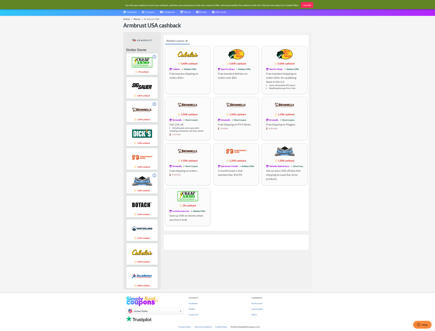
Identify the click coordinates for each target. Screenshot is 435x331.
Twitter (192, 309)
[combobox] (167, 13)
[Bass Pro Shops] (236, 54)
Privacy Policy (185, 327)
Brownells (177, 120)
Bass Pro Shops (227, 69)
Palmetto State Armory (279, 166)
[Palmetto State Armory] (284, 151)
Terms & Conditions (203, 327)
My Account (256, 303)
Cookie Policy (221, 327)
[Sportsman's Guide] (236, 151)
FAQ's (254, 314)
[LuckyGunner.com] (188, 195)
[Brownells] (188, 104)
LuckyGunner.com (181, 211)
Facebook (193, 303)
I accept (307, 5)
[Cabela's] (188, 54)
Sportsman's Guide (229, 166)
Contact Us (193, 314)
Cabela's (176, 69)
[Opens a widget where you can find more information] (422, 325)
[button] (155, 311)
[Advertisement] (236, 242)
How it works (257, 309)
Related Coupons (176, 40)
